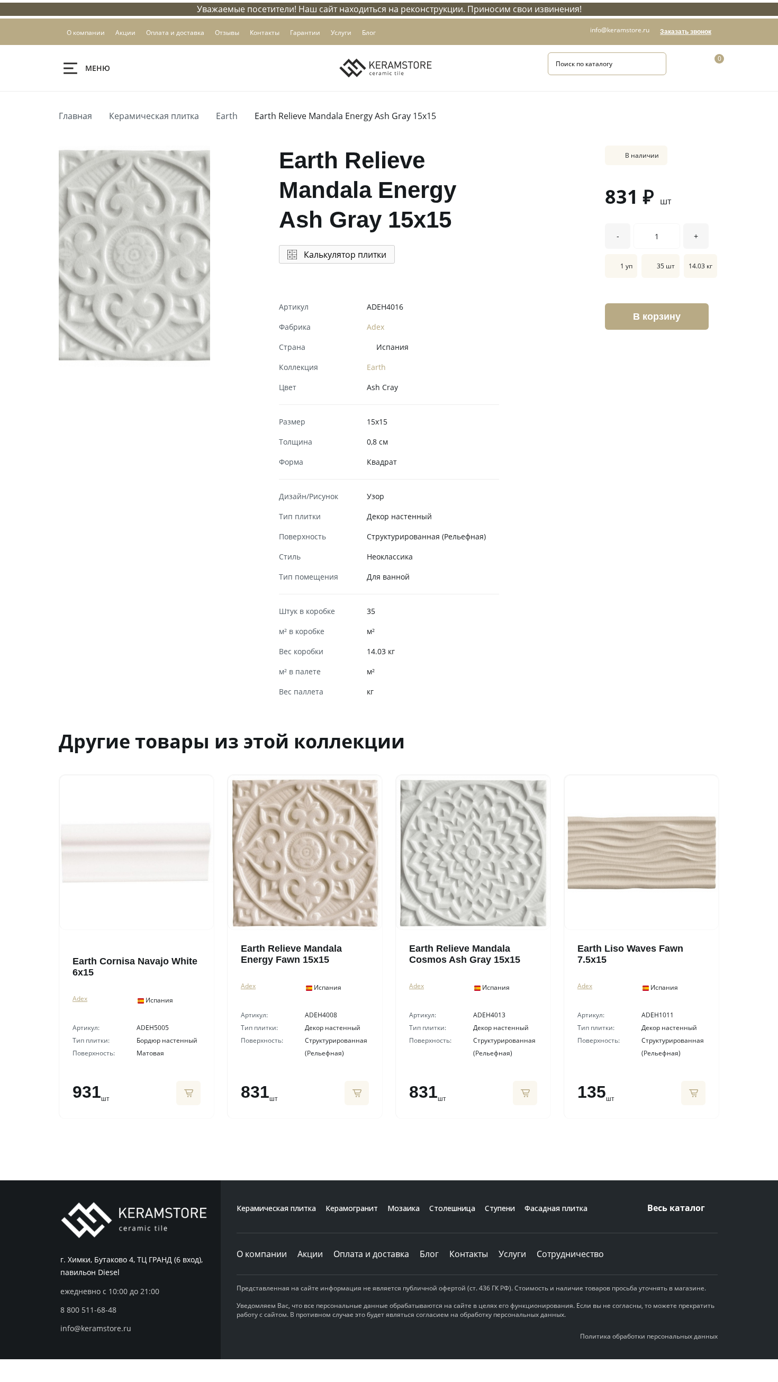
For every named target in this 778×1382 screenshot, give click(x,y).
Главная (75, 116)
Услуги (512, 1254)
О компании (262, 1254)
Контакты (468, 1254)
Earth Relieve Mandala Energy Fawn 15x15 (291, 954)
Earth (227, 116)
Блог (429, 1254)
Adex (375, 327)
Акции (310, 1254)
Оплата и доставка (371, 1254)
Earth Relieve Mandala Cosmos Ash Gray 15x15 (464, 954)
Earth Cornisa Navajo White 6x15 (135, 967)
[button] (140, 1310)
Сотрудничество (570, 1254)
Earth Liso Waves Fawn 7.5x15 (630, 954)
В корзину (657, 316)
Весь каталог (676, 1208)
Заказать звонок (685, 31)
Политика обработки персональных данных (649, 1336)
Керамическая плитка (154, 116)
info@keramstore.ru (619, 29)
